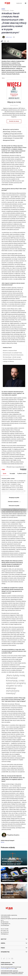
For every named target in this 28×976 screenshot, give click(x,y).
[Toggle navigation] (25, 3)
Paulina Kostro (13, 835)
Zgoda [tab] (4, 473)
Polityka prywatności (5, 962)
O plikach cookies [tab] (21, 473)
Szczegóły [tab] (12, 473)
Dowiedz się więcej (14, 121)
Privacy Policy (3, 968)
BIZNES (3, 9)
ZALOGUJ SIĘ (19, 3)
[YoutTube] (12, 958)
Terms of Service (11, 968)
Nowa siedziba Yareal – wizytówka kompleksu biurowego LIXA (11, 894)
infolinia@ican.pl (4, 934)
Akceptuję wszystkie (14, 497)
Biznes (2, 842)
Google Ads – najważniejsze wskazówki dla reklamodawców (13, 878)
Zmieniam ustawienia (13, 501)
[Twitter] (4, 958)
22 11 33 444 (5, 928)
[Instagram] (6, 958)
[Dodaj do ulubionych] (5, 41)
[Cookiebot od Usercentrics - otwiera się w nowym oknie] (20, 469)
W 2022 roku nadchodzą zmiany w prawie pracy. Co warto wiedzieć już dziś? (12, 861)
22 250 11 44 (5, 930)
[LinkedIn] (9, 958)
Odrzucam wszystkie (14, 505)
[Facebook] (1, 958)
